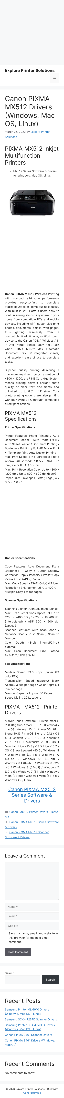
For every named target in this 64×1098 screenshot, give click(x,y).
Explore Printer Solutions (30, 70)
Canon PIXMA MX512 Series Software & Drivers (32, 795)
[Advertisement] (32, 32)
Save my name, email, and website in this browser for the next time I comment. (33, 938)
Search (9, 973)
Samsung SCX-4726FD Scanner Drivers (31, 1019)
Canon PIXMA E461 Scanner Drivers (28, 1035)
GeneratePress (32, 1092)
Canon (13, 812)
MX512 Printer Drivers (34, 812)
